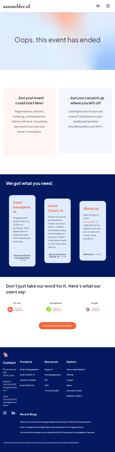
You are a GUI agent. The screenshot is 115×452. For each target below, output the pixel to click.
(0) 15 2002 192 (10, 399)
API (46, 380)
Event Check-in (27, 374)
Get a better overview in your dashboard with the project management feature (57, 432)
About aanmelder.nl (76, 369)
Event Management (29, 369)
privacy (7, 442)
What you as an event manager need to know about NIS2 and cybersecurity (55, 422)
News (69, 385)
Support (49, 369)
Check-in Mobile (28, 380)
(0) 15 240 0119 (9, 384)
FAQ (47, 385)
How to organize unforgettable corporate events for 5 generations (51, 427)
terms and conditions (22, 442)
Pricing (70, 374)
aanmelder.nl (90, 221)
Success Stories (74, 390)
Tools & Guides (52, 390)
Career (70, 380)
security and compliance (44, 442)
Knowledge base (53, 374)
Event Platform (27, 385)
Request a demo (74, 395)
